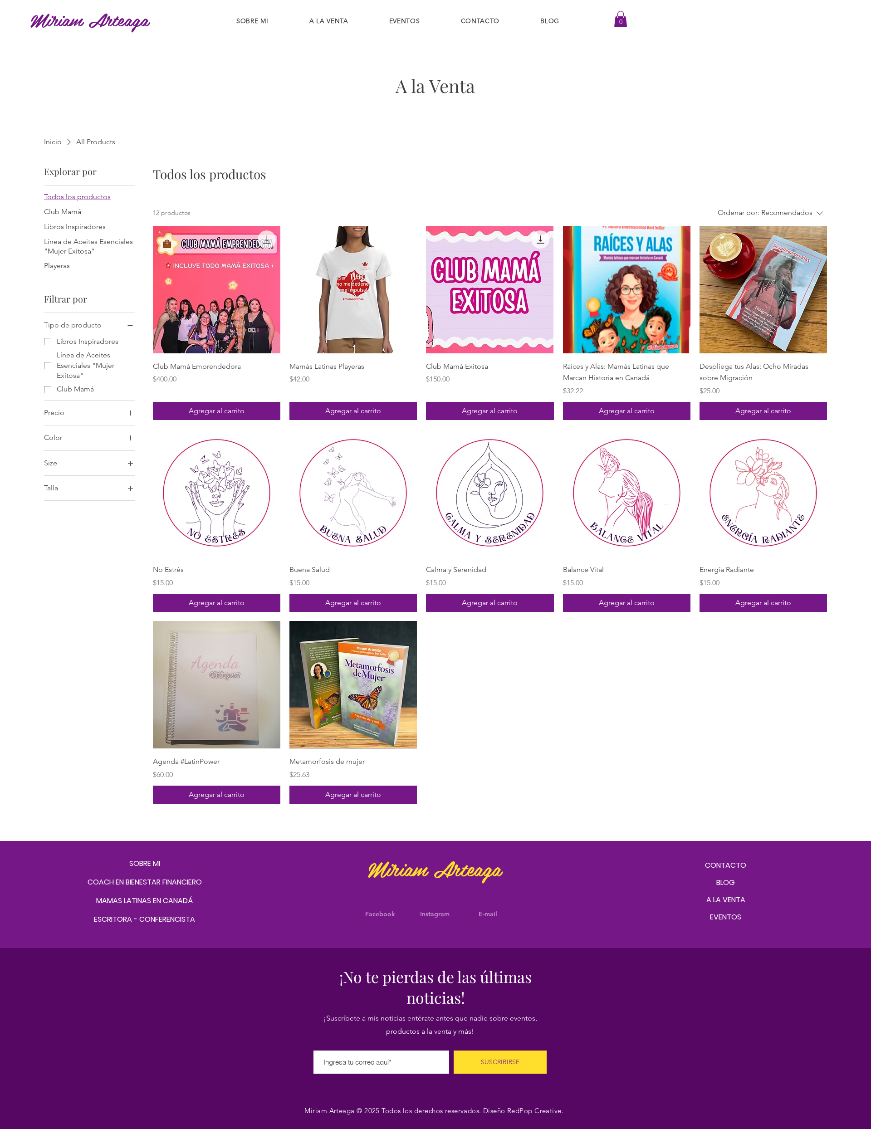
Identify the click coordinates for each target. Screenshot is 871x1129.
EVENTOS (725, 917)
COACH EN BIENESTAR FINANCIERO (145, 882)
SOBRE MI (144, 863)
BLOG (725, 882)
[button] (620, 19)
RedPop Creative (534, 1110)
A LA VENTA (725, 899)
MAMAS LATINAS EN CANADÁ (144, 900)
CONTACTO (725, 865)
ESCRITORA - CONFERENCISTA (144, 919)
